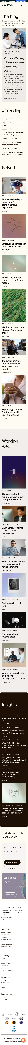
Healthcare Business (7, 805)
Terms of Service (5, 963)
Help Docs (3, 980)
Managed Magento (5, 941)
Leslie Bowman (6, 503)
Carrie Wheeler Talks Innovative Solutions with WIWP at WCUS (12, 774)
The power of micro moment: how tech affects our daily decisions (11, 365)
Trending (4, 119)
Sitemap (3, 987)
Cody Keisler (5, 640)
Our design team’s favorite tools (11, 635)
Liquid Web (5, 211)
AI (2, 490)
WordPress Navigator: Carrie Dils (14, 719)
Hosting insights (6, 558)
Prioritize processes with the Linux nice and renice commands (14, 564)
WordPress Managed (6, 939)
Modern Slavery (18, 1040)
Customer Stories (5, 968)
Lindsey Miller (6, 724)
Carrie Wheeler (6, 765)
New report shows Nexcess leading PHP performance (13, 731)
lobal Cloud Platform (7, 970)
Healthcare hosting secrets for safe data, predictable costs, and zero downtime (13, 810)
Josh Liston (5, 609)
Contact (3, 958)
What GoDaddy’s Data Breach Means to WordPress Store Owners (14, 745)
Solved (4, 196)
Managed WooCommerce (7, 944)
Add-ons (3, 949)
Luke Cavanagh (6, 570)
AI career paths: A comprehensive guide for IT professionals (12, 497)
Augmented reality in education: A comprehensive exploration (12, 203)
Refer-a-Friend (4, 999)
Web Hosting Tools (5, 985)
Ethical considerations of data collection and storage (14, 246)
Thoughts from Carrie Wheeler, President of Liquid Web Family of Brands (14, 759)
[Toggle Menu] (24, 5)
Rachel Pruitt (5, 336)
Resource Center (5, 982)
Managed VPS (4, 937)
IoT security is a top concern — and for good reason (13, 280)
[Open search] (20, 5)
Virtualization (7, 52)
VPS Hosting (15, 52)
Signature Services (5, 946)
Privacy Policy (4, 965)
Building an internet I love (12, 604)
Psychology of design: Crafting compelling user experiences (13, 412)
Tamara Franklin (6, 286)
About (2, 961)
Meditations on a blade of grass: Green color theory (13, 330)
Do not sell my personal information (14, 1041)
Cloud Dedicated (5, 934)
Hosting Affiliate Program (7, 997)
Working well (5, 524)
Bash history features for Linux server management (12, 530)
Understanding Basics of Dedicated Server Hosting (6, 912)
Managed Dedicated (6, 932)
